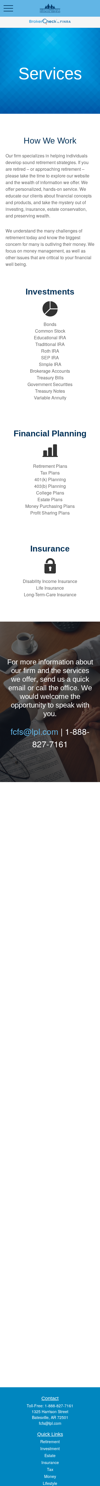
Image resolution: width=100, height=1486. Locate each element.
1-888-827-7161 (59, 1405)
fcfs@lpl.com (34, 731)
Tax (50, 1469)
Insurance (50, 1462)
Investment (50, 1448)
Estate (50, 1455)
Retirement (50, 1441)
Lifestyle (50, 1483)
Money (50, 1476)
